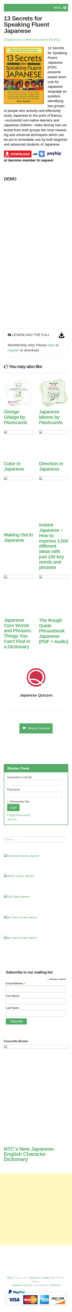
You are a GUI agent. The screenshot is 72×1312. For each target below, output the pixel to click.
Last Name (12, 1007)
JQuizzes (55, 1285)
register (13, 350)
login (51, 345)
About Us (34, 1277)
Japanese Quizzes (36, 695)
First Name (12, 995)
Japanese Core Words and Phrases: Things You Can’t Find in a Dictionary (18, 633)
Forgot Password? (18, 815)
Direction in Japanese (51, 466)
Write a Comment (39, 728)
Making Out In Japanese (18, 537)
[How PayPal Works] (36, 1306)
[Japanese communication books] (32, 39)
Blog (9, 1277)
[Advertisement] (36, 1209)
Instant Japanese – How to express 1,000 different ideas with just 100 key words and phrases (53, 546)
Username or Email (19, 777)
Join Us (12, 819)
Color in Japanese (14, 466)
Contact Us (48, 1277)
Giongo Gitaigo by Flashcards (15, 417)
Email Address (15, 983)
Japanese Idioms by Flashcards (50, 417)
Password (13, 789)
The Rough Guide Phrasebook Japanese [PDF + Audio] (53, 631)
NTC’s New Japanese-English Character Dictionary (29, 1154)
